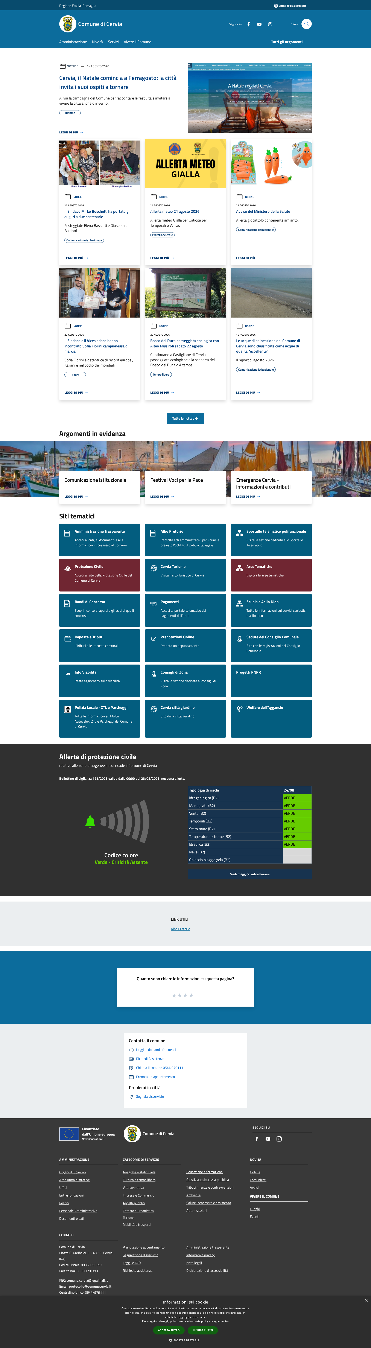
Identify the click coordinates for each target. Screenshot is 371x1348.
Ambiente (193, 1195)
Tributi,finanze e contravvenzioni (210, 1187)
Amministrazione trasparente (207, 1247)
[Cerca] (306, 24)
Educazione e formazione (204, 1171)
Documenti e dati (71, 1218)
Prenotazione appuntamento (143, 1247)
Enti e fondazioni (71, 1195)
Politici (64, 1203)
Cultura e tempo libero (139, 1179)
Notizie (73, 66)
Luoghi (255, 1208)
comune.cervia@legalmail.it (87, 1280)
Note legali (194, 1262)
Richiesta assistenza (137, 1270)
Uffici (63, 1187)
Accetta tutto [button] (169, 1330)
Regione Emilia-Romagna (77, 5)
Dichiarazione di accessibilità (207, 1270)
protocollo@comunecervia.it (90, 1286)
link (227, 1321)
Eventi (254, 1216)
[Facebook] (247, 24)
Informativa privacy (200, 1255)
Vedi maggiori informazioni (250, 874)
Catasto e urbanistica (138, 1210)
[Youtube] (257, 24)
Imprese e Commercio (138, 1195)
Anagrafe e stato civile (139, 1172)
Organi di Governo (72, 1172)
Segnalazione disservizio (140, 1255)
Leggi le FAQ (132, 1262)
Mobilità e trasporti (137, 1224)
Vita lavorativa (133, 1187)
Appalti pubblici (134, 1203)
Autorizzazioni (196, 1210)
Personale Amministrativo (78, 1210)
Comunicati (258, 1179)
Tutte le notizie (183, 418)
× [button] (366, 1300)
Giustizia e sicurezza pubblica (207, 1179)
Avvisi (254, 1187)
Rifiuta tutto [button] (203, 1330)
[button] (185, 1340)
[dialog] (185, 1322)
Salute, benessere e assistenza (208, 1202)
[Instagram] (268, 24)
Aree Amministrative (74, 1179)
